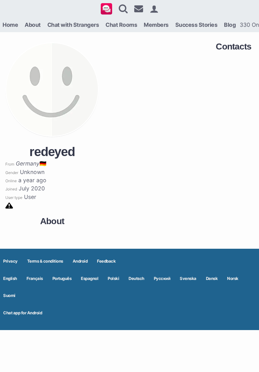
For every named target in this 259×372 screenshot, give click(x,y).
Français (35, 278)
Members (156, 24)
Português (62, 278)
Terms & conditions (45, 261)
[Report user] (9, 205)
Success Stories (196, 24)
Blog (230, 24)
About (33, 24)
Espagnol (89, 278)
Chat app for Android (22, 312)
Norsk (232, 278)
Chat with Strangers (73, 24)
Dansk (212, 278)
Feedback (106, 261)
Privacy (10, 261)
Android (80, 261)
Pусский (162, 278)
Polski (113, 278)
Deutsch (136, 278)
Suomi (9, 295)
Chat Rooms (121, 24)
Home (10, 24)
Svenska (188, 278)
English (10, 278)
